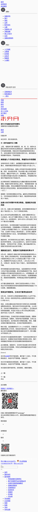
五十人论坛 (4, 111)
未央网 (7, 356)
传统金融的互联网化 (14, 479)
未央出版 (4, 109)
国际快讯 (7, 474)
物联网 (6, 58)
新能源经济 (8, 94)
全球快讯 (4, 4)
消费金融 (7, 31)
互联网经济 (8, 92)
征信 (5, 36)
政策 (5, 505)
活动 (2, 106)
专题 (2, 100)
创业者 (10, 496)
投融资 (10, 492)
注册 (2, 132)
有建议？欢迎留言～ (7, 388)
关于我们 (4, 113)
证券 (5, 23)
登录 (2, 130)
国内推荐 (7, 476)
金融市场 (7, 16)
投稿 (2, 115)
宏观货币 (11, 490)
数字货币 (7, 25)
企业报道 (7, 501)
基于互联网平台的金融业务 (17, 481)
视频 (2, 102)
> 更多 (6, 96)
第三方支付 (8, 34)
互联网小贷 (8, 29)
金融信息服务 (8, 38)
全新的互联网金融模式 (15, 483)
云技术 (6, 56)
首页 (2, 2)
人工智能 (7, 49)
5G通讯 (6, 60)
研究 (2, 104)
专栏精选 (7, 498)
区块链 (6, 54)
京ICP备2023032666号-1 (8, 461)
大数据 (6, 51)
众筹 (5, 27)
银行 (5, 18)
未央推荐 (4, 6)
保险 (5, 20)
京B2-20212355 (18, 463)
